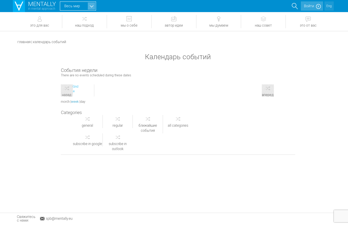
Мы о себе (129, 25)
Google (87, 144)
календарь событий (49, 42)
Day (82, 102)
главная (24, 42)
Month (65, 102)
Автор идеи (174, 25)
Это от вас (308, 25)
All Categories (178, 125)
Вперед (268, 94)
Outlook (118, 146)
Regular (118, 125)
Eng (329, 6)
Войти (309, 6)
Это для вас (39, 25)
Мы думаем (218, 25)
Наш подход (84, 25)
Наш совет (263, 25)
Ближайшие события (148, 128)
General (87, 125)
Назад (66, 94)
